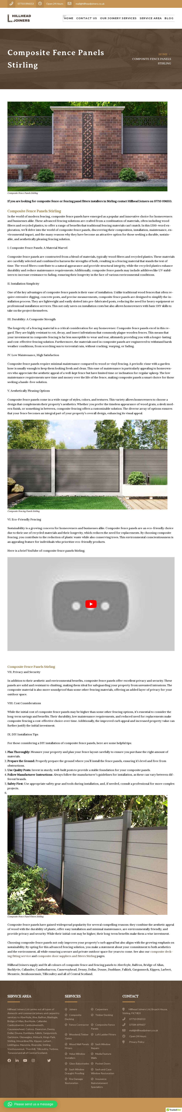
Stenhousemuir (15, 1048)
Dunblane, (28, 1033)
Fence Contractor (79, 1024)
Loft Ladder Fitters (105, 1034)
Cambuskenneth (34, 1025)
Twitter (50, 1060)
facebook (10, 1060)
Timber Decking (104, 1014)
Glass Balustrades (79, 1063)
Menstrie (25, 1044)
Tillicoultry (42, 1048)
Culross (30, 1029)
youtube (26, 1060)
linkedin (17, 1060)
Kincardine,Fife (24, 1040)
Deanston (40, 1029)
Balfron (42, 1017)
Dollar (10, 1033)
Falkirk (38, 1033)
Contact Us (86, 18)
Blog (169, 18)
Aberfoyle (25, 1017)
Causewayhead (16, 1029)
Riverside (36, 1044)
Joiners (73, 1009)
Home (68, 18)
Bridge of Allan (15, 1021)
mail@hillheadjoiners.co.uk (143, 1030)
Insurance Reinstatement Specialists (99, 1082)
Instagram (34, 1060)
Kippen (38, 1040)
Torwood (12, 1052)
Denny (50, 1029)
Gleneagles (25, 1037)
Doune (18, 1033)
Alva (34, 1017)
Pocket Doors (103, 1063)
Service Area (151, 18)
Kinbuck (37, 1037)
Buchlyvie (30, 1021)
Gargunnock (50, 1033)
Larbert (47, 1040)
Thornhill (30, 1048)
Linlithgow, (13, 1044)
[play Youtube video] (91, 604)
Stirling (46, 1044)
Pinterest (42, 1060)
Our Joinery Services (118, 18)
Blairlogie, (52, 1017)
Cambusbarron (15, 1025)
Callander (41, 1021)
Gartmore (12, 1037)
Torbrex (53, 1048)
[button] (30, 1104)
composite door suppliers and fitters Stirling (66, 956)
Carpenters (101, 1009)
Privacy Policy (136, 1041)
